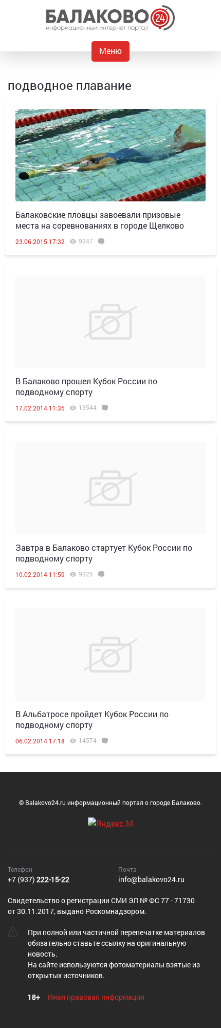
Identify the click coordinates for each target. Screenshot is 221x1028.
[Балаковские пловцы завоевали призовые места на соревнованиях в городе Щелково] (110, 155)
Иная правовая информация (96, 997)
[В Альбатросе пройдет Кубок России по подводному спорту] (110, 654)
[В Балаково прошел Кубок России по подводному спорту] (110, 321)
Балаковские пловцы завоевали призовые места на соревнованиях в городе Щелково (99, 220)
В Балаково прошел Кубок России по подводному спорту (86, 386)
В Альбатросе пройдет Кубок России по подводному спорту (92, 719)
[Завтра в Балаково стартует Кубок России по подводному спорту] (110, 488)
